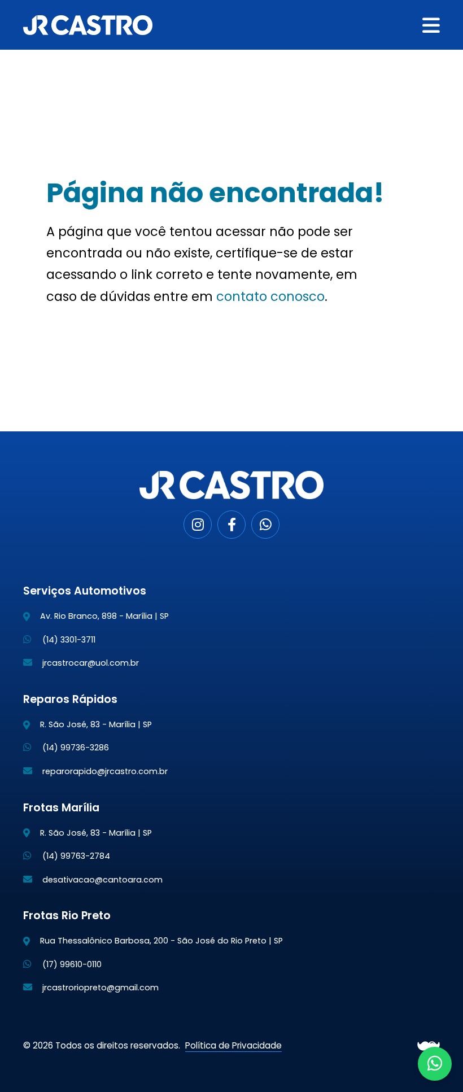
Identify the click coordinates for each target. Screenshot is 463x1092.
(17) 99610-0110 (71, 964)
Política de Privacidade (233, 1045)
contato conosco (270, 296)
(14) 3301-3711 (67, 639)
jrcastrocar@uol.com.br (89, 663)
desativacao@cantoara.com (101, 879)
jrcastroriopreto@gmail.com (99, 987)
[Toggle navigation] (431, 25)
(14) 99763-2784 (75, 856)
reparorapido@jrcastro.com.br (104, 771)
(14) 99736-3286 (74, 747)
